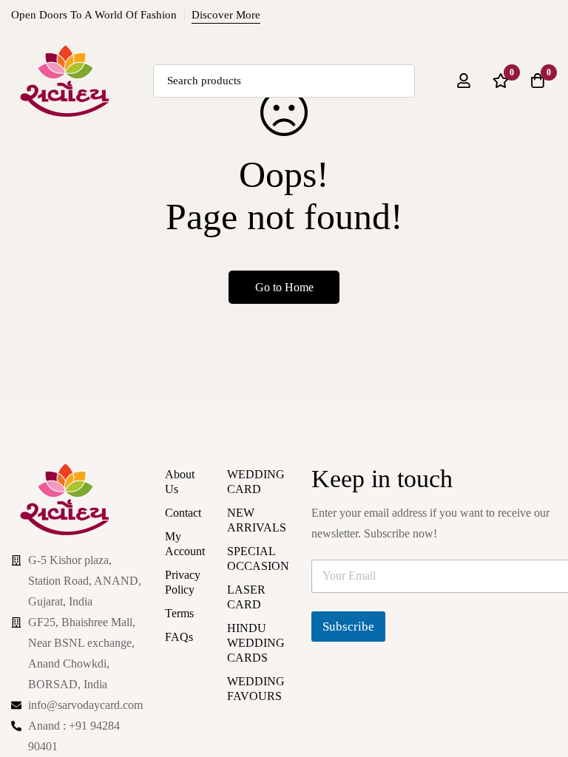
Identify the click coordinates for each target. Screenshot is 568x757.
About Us (180, 481)
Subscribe (348, 626)
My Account (185, 543)
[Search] (376, 64)
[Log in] (463, 64)
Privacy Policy (182, 582)
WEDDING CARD (256, 481)
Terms (179, 613)
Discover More (226, 15)
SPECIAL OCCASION (258, 558)
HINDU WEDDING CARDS (256, 643)
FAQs (179, 637)
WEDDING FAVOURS (256, 688)
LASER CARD (246, 597)
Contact (183, 512)
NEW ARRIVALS (256, 520)
